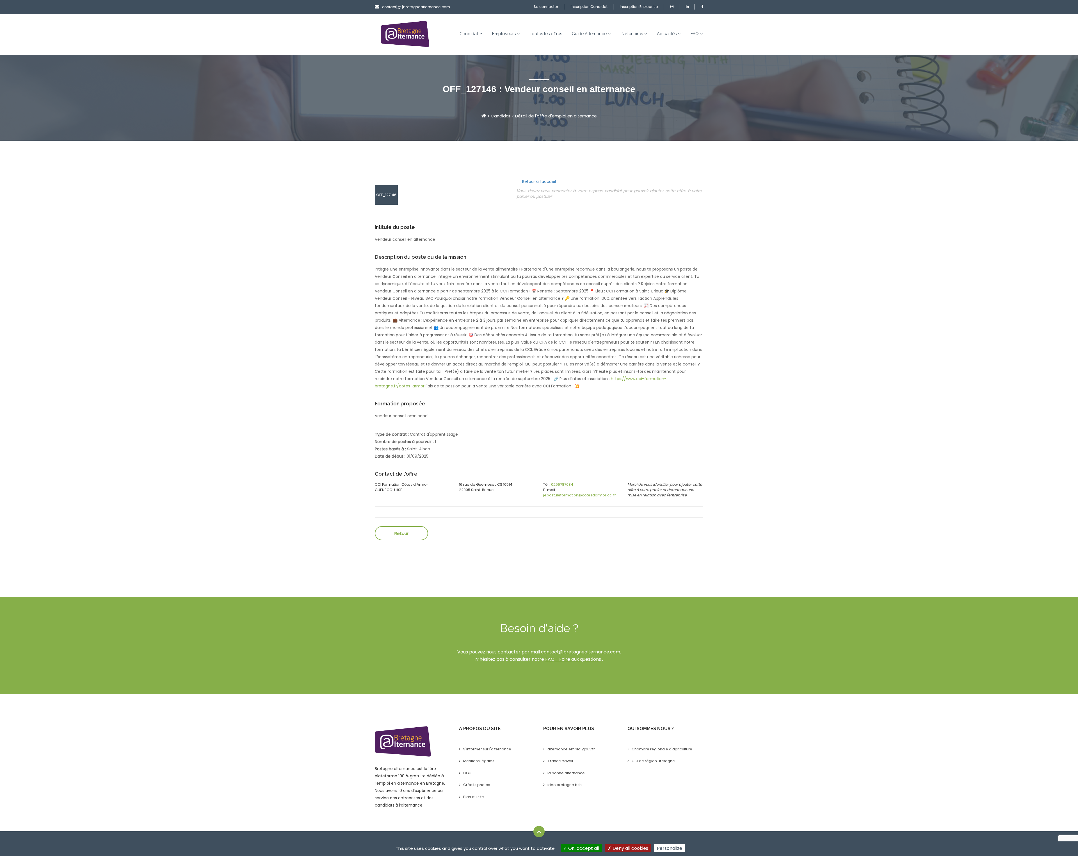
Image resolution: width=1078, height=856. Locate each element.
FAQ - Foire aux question (572, 659)
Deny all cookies (629, 848)
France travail (560, 761)
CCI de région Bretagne (653, 761)
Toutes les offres (546, 33)
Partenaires (632, 33)
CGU (467, 773)
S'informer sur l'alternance (487, 749)
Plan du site (473, 797)
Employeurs (504, 33)
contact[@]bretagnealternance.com (416, 7)
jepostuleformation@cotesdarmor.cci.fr (579, 495)
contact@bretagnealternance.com (580, 652)
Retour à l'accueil (539, 181)
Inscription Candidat (589, 6)
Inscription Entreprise (639, 6)
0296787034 (562, 484)
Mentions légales (478, 761)
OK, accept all (583, 848)
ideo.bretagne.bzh (564, 784)
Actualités (667, 33)
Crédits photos (476, 784)
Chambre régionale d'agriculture (662, 749)
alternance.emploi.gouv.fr (571, 749)
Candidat (469, 33)
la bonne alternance (566, 773)
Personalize (669, 848)
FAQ (695, 33)
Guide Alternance (589, 33)
